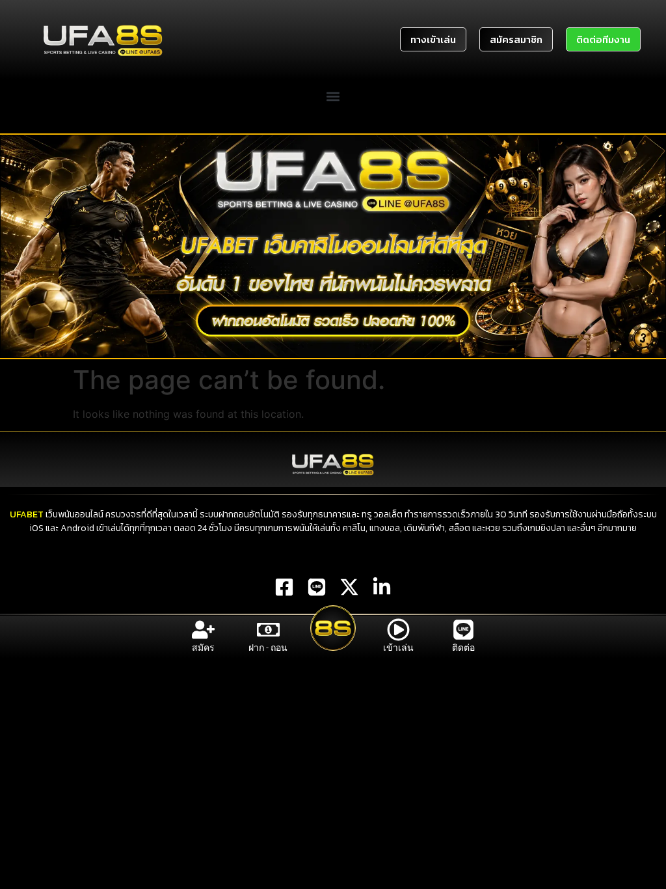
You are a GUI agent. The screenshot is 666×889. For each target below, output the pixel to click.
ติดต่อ (463, 647)
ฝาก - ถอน (267, 647)
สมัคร (203, 647)
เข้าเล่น (398, 647)
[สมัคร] (203, 629)
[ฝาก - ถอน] (268, 629)
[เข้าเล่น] (398, 629)
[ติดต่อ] (463, 629)
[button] (333, 96)
